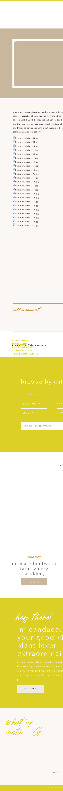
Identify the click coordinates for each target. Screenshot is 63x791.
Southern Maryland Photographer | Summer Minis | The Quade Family (25, 347)
